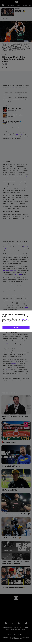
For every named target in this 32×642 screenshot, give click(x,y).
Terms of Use (22, 316)
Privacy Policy (24, 319)
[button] (16, 327)
